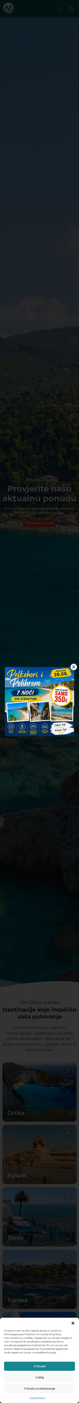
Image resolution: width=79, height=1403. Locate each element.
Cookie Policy (37, 1397)
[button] (73, 1323)
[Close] (73, 667)
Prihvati (39, 1366)
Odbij (39, 1377)
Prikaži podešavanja (39, 1388)
